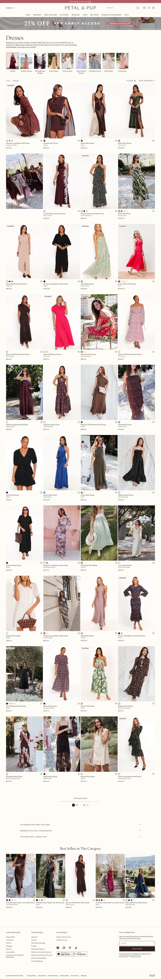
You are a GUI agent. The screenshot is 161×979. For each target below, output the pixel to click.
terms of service (136, 956)
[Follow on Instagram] (63, 947)
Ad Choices (41, 975)
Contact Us (10, 940)
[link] (80, 23)
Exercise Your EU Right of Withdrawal (14, 956)
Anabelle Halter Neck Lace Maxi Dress (20, 905)
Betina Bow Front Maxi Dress (136, 905)
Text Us (8, 943)
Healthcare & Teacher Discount (41, 955)
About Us (34, 937)
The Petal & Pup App (38, 943)
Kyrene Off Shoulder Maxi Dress (77, 905)
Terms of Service (52, 975)
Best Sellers (50, 15)
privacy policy (123, 956)
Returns (9, 949)
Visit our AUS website (38, 958)
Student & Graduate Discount (41, 952)
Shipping (9, 946)
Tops (85, 15)
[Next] (87, 805)
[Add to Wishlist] (41, 141)
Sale (126, 15)
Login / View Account (63, 937)
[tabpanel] (80, 886)
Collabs (33, 946)
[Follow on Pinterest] (69, 947)
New (28, 15)
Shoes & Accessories (111, 15)
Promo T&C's (75, 975)
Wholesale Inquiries (38, 949)
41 (84, 805)
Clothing (64, 15)
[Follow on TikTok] (75, 947)
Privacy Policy (31, 975)
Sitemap (83, 975)
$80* (90, 1)
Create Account (61, 940)
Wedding (75, 15)
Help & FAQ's (10, 937)
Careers (34, 940)
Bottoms (94, 15)
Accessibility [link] (10, 952)
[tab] (80, 848)
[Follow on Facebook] (57, 947)
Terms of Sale (64, 975)
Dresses (37, 15)
